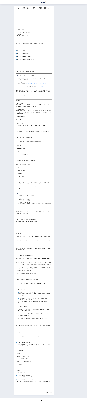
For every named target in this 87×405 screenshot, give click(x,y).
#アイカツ (35, 83)
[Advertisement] (34, 18)
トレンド (50, 392)
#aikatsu (39, 83)
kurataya (50, 394)
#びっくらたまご (45, 83)
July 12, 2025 (39, 206)
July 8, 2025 (40, 86)
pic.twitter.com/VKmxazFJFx (23, 84)
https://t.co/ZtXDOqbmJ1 (29, 83)
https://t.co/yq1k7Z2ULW (38, 204)
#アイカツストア (31, 204)
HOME (44, 400)
